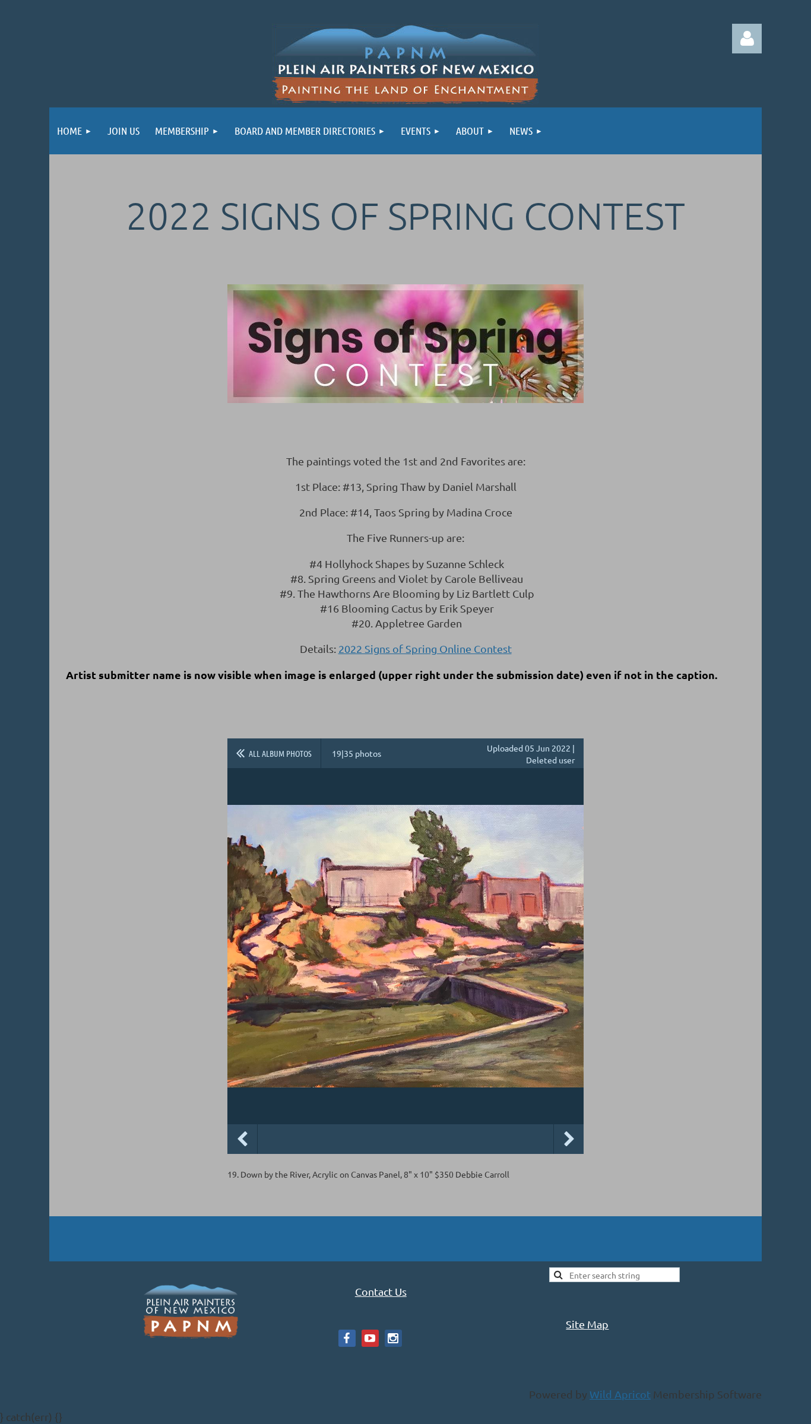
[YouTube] (370, 1338)
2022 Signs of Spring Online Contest (425, 648)
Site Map (587, 1324)
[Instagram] (393, 1338)
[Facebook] (347, 1338)
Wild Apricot (620, 1394)
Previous (242, 1139)
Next (569, 1139)
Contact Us (381, 1291)
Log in (747, 38)
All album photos (280, 753)
